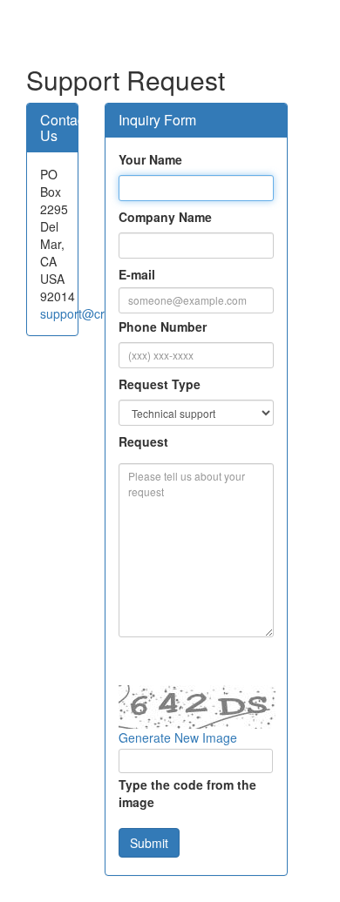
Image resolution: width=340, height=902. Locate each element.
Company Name (165, 217)
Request (143, 441)
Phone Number (163, 326)
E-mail (137, 274)
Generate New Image (178, 737)
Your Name (150, 159)
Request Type (160, 384)
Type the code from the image (187, 793)
